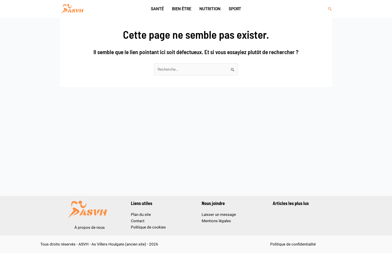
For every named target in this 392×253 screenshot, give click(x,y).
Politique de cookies (148, 227)
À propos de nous (89, 227)
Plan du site (141, 214)
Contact (138, 221)
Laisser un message (219, 214)
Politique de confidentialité (293, 244)
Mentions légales (216, 221)
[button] (330, 9)
